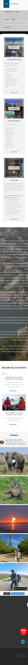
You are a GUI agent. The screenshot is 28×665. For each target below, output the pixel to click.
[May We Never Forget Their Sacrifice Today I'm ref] (14, 577)
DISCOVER (14, 47)
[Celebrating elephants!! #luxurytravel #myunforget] (14, 461)
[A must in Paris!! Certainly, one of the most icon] (14, 548)
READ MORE (14, 92)
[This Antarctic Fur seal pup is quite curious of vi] (14, 490)
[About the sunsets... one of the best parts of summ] (14, 519)
